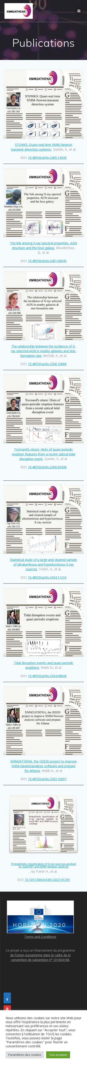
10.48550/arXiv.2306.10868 (47, 364)
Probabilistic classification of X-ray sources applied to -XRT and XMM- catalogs (43, 865)
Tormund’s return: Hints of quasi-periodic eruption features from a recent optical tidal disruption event (43, 454)
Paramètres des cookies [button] (24, 1055)
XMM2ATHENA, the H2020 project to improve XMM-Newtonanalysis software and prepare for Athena (43, 766)
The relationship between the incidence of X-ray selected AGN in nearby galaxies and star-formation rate (43, 351)
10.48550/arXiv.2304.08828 (47, 676)
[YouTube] (7, 1009)
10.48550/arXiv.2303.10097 (47, 779)
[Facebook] (7, 1000)
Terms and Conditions (40, 937)
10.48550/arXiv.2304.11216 (47, 577)
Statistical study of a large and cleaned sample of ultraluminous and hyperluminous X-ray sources (43, 564)
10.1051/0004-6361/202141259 (47, 880)
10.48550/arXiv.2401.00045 (47, 261)
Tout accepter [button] (58, 1055)
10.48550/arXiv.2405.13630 (47, 157)
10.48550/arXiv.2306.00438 (47, 467)
